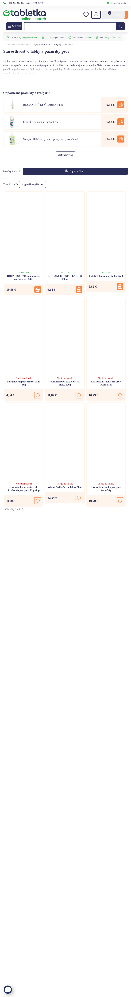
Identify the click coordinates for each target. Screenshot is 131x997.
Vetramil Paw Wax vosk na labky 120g (65, 383)
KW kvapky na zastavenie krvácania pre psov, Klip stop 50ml (24, 489)
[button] (120, 104)
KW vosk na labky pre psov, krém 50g (106, 489)
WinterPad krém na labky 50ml (65, 487)
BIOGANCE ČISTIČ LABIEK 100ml (65, 277)
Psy (18, 44)
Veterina (11, 44)
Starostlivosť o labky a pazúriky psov (56, 44)
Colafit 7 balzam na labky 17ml (106, 276)
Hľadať (120, 26)
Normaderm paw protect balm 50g (23, 383)
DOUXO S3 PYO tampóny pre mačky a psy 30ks (24, 277)
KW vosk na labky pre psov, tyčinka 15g (106, 383)
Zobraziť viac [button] (65, 155)
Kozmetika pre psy (30, 44)
